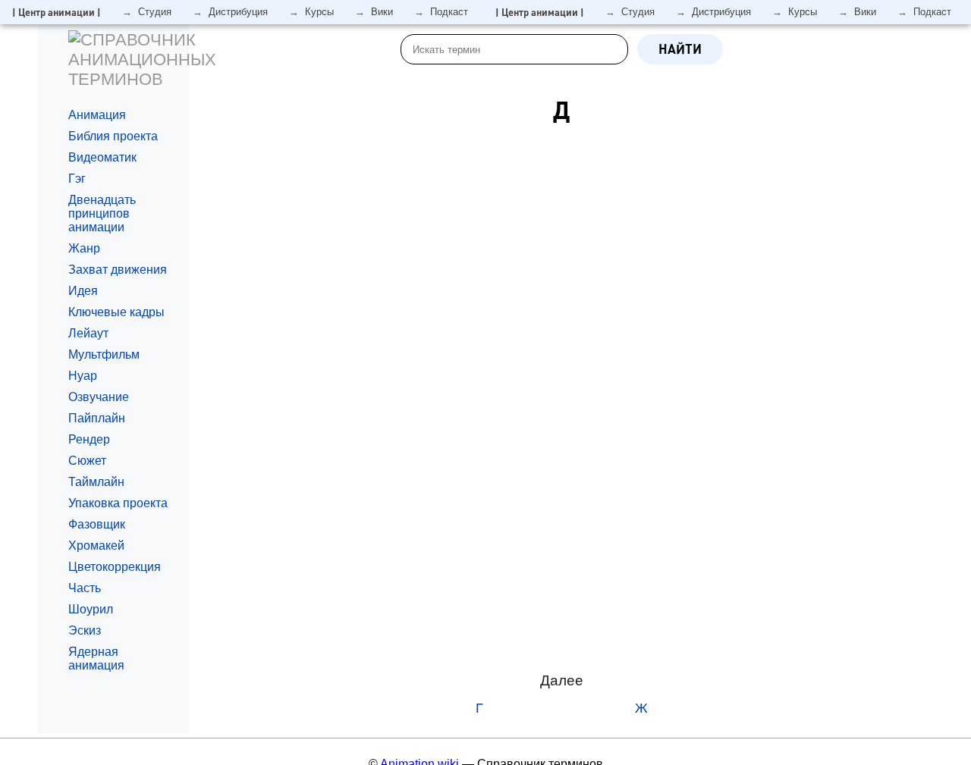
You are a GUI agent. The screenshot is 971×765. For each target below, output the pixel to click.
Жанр (85, 248)
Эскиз (84, 630)
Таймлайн (96, 481)
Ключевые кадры (116, 312)
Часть (84, 588)
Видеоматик (102, 157)
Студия (154, 11)
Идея (83, 290)
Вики (382, 11)
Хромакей (96, 545)
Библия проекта (113, 136)
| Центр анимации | (56, 12)
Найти (680, 49)
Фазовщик (96, 524)
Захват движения (117, 269)
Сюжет (87, 460)
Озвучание (98, 396)
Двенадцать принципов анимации (102, 213)
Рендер (89, 439)
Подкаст (449, 11)
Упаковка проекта (118, 503)
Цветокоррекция (114, 566)
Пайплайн (96, 418)
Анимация (97, 114)
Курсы (319, 11)
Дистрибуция (238, 11)
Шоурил (90, 609)
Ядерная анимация (96, 658)
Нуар (82, 375)
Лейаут (88, 333)
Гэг (77, 178)
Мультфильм (104, 354)
